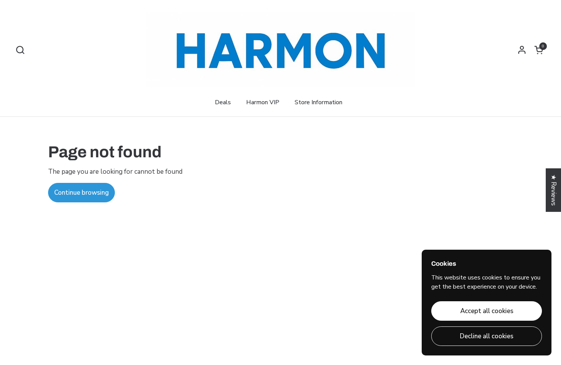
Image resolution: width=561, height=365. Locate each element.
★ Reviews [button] (553, 190)
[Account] (522, 50)
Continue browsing (81, 192)
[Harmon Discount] (280, 49)
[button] (20, 50)
